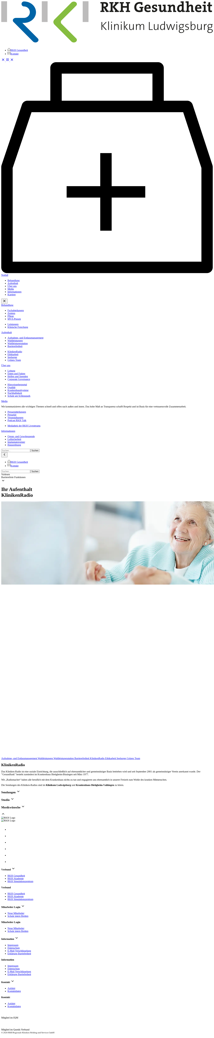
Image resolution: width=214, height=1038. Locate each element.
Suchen (34, 450)
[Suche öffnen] (3, 60)
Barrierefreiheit (82, 758)
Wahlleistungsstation (64, 758)
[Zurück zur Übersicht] (107, 755)
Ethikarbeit (111, 758)
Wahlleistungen (46, 758)
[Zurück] (4, 454)
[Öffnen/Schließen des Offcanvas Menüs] (10, 60)
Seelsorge (122, 758)
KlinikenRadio (97, 758)
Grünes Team (133, 758)
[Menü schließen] (4, 301)
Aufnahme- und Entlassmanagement (19, 758)
